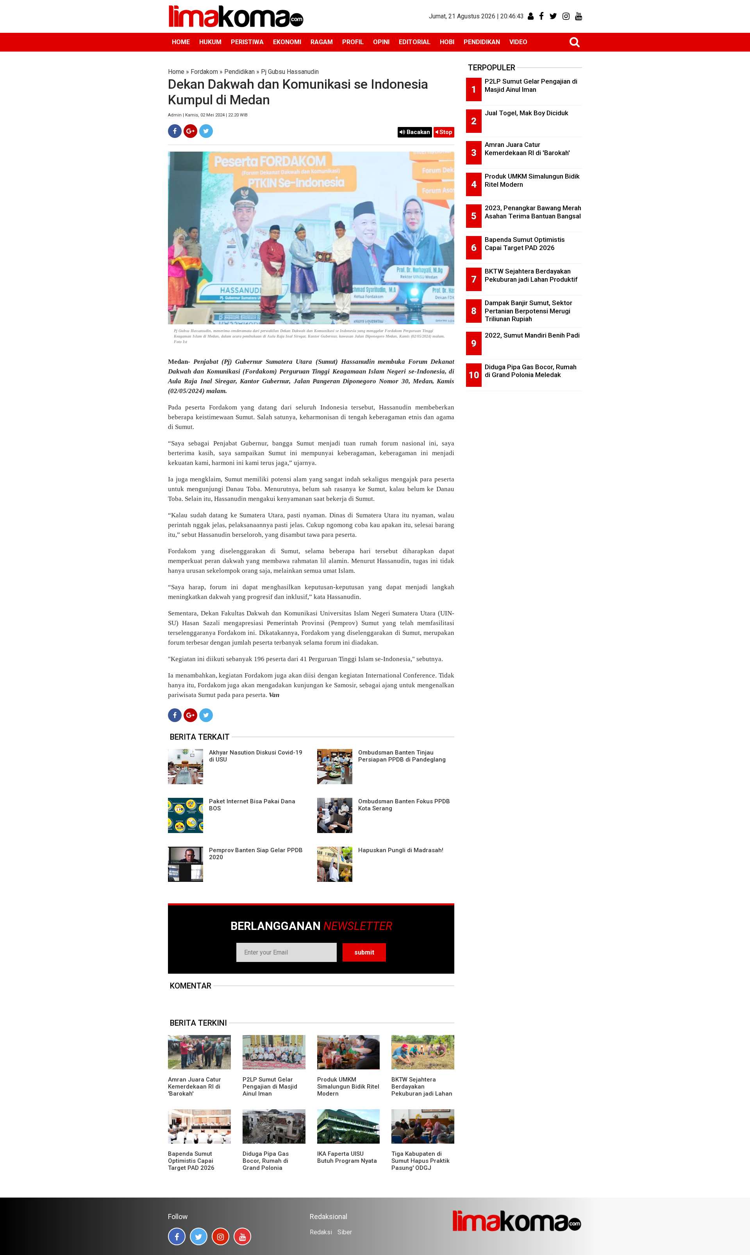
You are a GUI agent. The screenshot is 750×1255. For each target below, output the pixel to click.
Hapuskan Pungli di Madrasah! (400, 850)
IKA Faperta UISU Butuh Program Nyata (347, 1157)
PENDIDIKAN (482, 42)
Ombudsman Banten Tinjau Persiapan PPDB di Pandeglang (402, 756)
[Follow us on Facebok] (177, 1236)
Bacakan (417, 132)
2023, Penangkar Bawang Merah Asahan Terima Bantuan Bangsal (533, 212)
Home (176, 71)
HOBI (447, 42)
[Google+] (190, 131)
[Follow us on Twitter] (198, 1236)
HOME (181, 42)
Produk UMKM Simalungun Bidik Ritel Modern (348, 1086)
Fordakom (204, 71)
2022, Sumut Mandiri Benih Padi (532, 335)
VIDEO (518, 42)
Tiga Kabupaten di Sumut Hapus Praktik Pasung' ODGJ (420, 1160)
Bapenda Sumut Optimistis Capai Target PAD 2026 (191, 1160)
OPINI (381, 42)
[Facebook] (175, 131)
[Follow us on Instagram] (220, 1236)
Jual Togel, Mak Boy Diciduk (526, 113)
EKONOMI (287, 42)
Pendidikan (239, 71)
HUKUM (210, 42)
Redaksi (321, 1232)
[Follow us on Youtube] (242, 1236)
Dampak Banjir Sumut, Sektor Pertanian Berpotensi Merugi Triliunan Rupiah (528, 311)
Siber (345, 1232)
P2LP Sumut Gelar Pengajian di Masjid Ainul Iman (270, 1086)
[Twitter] (206, 131)
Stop (445, 132)
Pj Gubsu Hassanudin (290, 71)
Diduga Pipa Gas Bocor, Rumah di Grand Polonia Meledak (266, 1164)
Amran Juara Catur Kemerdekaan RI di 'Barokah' (194, 1086)
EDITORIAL (414, 42)
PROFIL (353, 42)
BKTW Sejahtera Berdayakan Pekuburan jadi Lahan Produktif (421, 1090)
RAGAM (322, 42)
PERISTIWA (247, 42)
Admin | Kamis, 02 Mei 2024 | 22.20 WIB (208, 115)
